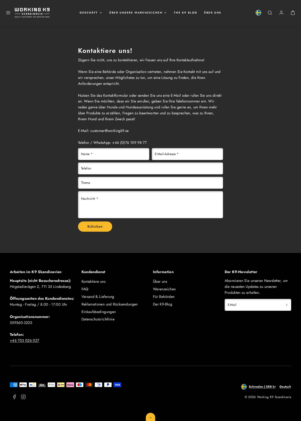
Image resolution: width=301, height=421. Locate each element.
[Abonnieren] (286, 305)
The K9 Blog (185, 13)
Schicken (95, 226)
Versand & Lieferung (97, 296)
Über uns (212, 13)
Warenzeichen (164, 289)
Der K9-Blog (162, 304)
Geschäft (89, 13)
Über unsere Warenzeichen (135, 13)
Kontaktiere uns (93, 281)
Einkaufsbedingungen (98, 311)
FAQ (84, 289)
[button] (8, 13)
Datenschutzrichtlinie (98, 319)
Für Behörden (163, 296)
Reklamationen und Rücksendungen (109, 304)
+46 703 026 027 (24, 340)
